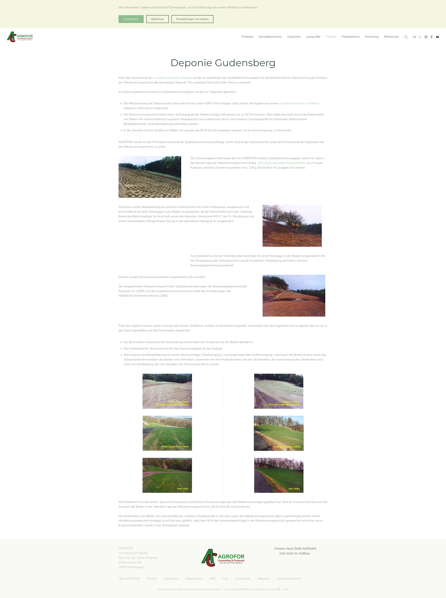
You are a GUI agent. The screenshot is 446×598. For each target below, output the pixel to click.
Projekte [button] (331, 37)
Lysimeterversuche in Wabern (173, 78)
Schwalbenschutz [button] (270, 37)
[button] (406, 37)
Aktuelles (263, 579)
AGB (212, 579)
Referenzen (391, 37)
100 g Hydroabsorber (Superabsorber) (282, 163)
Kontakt (152, 579)
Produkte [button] (247, 37)
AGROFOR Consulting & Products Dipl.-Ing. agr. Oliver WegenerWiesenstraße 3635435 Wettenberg (138, 557)
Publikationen (351, 37)
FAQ (225, 579)
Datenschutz (194, 579)
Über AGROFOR (129, 579)
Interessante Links (289, 579)
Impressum (171, 579)
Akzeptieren (131, 19)
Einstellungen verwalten (192, 19)
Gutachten (294, 37)
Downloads (242, 579)
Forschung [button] (372, 37)
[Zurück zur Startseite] (20, 37)
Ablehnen (157, 19)
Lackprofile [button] (313, 37)
